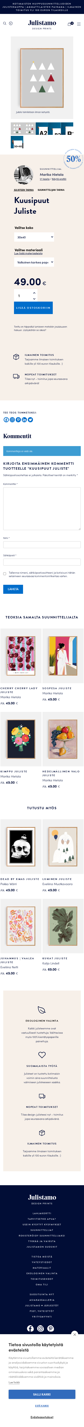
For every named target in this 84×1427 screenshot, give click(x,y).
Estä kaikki (42, 1405)
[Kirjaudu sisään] (10, 23)
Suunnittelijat (42, 1230)
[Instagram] (12, 419)
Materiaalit (42, 1267)
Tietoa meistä (42, 1256)
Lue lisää (14, 1382)
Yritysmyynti (42, 1316)
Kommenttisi (10, 484)
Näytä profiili (59, 178)
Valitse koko (24, 227)
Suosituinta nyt (42, 1294)
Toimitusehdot (42, 1279)
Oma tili (42, 1284)
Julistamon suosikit (42, 1246)
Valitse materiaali (29, 249)
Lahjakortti (42, 1213)
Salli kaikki (42, 1394)
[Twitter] (30, 419)
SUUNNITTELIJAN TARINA (51, 189)
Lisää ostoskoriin (33, 308)
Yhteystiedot (42, 1262)
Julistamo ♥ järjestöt (42, 1305)
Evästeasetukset (42, 1417)
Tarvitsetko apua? (42, 1219)
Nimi (6, 538)
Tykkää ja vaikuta (42, 1241)
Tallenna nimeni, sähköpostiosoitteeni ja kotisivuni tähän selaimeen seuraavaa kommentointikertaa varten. (42, 574)
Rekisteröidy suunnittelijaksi (42, 1235)
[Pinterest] (18, 419)
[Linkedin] (24, 419)
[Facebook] (6, 419)
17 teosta (45, 178)
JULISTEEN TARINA (24, 189)
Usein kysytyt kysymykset (42, 1224)
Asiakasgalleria (42, 1300)
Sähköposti (9, 555)
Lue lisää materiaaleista (28, 253)
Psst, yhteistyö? (42, 1311)
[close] (74, 1334)
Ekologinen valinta (42, 1273)
